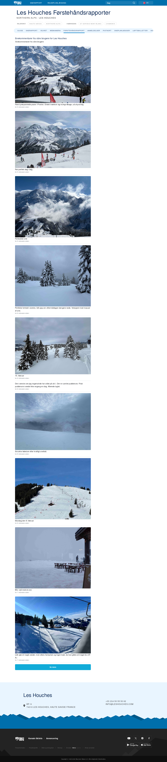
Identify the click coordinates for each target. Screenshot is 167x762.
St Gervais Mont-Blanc (91, 24)
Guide (20, 30)
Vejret (43, 30)
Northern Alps (53, 24)
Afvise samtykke (90, 748)
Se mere (53, 667)
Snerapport (36, 3)
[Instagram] (142, 738)
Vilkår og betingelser (47, 748)
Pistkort (107, 30)
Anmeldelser (94, 30)
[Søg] (134, 3)
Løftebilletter (140, 30)
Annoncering (52, 738)
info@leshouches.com (119, 704)
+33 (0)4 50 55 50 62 (116, 701)
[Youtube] (129, 738)
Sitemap (59, 748)
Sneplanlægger (122, 30)
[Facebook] (149, 738)
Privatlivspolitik (33, 748)
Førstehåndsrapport (74, 30)
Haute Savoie (35, 24)
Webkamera (55, 30)
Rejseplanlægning (57, 3)
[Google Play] (132, 744)
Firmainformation (20, 748)
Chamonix (110, 24)
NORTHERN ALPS (27, 17)
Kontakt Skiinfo (35, 738)
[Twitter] (135, 738)
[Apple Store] (146, 744)
